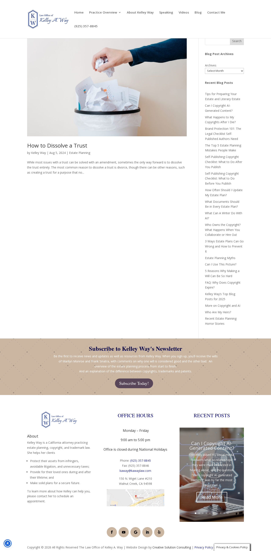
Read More (212, 497)
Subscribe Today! (134, 383)
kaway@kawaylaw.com (135, 471)
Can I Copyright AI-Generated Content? (211, 445)
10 (228, 513)
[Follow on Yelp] (159, 532)
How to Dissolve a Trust (57, 145)
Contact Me (216, 12)
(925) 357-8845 (86, 26)
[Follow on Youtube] (124, 532)
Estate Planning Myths (220, 258)
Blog (198, 12)
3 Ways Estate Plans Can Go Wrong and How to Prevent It (224, 246)
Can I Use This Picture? (220, 264)
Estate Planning (79, 153)
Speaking (166, 12)
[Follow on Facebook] (112, 532)
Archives (210, 65)
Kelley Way (38, 153)
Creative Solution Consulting (171, 547)
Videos (184, 12)
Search (237, 41)
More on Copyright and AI (222, 306)
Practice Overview (103, 12)
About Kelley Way (140, 12)
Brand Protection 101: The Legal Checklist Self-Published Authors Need (223, 134)
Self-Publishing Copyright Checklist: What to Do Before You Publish (222, 178)
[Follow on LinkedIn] (147, 532)
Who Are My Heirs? (218, 312)
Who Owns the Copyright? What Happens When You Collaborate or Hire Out (223, 230)
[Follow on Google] (135, 532)
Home (79, 12)
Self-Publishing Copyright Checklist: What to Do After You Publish (223, 162)
